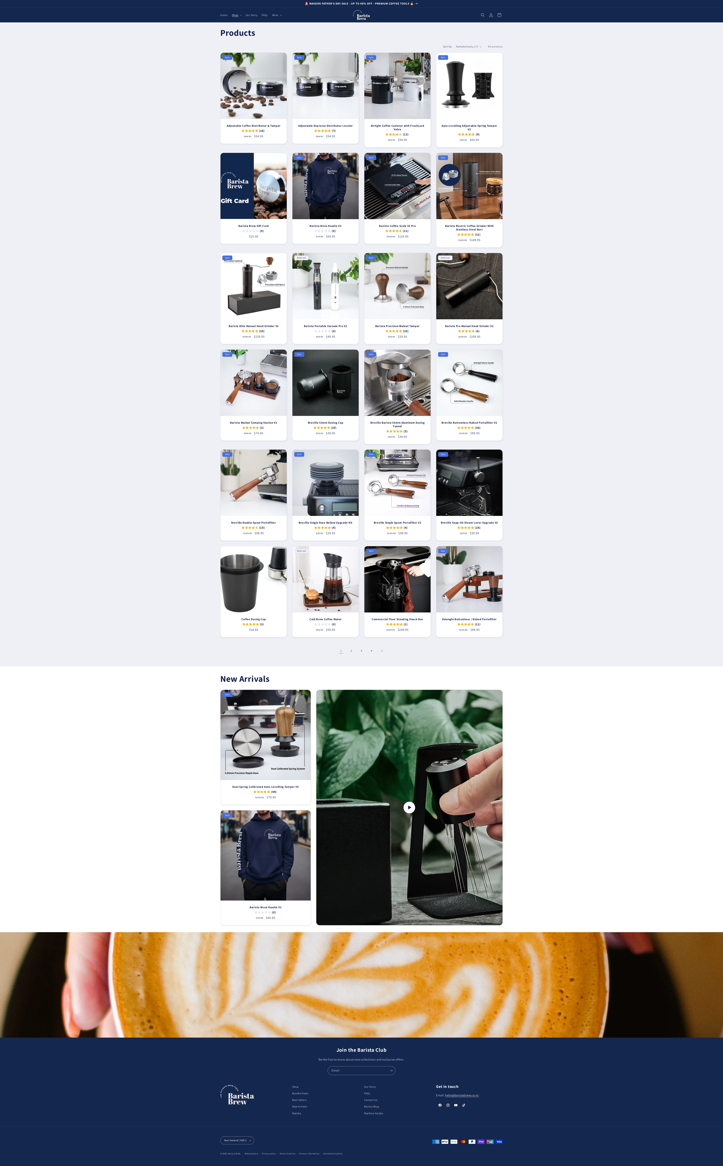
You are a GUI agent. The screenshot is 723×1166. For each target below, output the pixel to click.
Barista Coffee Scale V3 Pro (397, 226)
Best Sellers (299, 1100)
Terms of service (287, 1153)
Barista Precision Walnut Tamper (397, 326)
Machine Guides (373, 1113)
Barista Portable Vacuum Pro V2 (325, 326)
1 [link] (341, 651)
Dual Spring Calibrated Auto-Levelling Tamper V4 (265, 787)
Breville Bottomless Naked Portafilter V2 (469, 422)
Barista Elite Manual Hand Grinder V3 (254, 326)
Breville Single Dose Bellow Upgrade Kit (325, 522)
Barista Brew (234, 1153)
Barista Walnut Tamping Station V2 (253, 422)
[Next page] (382, 651)
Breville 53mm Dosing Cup (325, 422)
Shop (295, 1086)
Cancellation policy (332, 1153)
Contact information (309, 1153)
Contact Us (371, 1100)
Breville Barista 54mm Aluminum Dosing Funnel (397, 424)
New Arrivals (299, 1106)
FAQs (367, 1093)
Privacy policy (269, 1153)
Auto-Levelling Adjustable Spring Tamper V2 (469, 127)
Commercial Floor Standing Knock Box (397, 619)
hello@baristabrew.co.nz (462, 1095)
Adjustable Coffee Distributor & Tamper (254, 125)
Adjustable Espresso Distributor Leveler (325, 125)
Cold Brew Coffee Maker (325, 619)
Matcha (296, 1113)
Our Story (370, 1086)
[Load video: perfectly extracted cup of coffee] (409, 807)
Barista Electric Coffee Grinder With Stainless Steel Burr (469, 227)
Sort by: (447, 46)
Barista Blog (371, 1106)
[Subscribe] (391, 1070)
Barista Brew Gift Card (253, 226)
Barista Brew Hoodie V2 (325, 226)
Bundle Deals (300, 1093)
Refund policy (251, 1153)
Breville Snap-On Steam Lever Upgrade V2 (469, 522)
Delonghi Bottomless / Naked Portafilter (469, 619)
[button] (236, 15)
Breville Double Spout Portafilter (253, 522)
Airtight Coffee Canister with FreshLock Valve (397, 127)
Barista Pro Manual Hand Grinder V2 (469, 326)
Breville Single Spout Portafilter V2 (397, 522)
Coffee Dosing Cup (253, 619)
